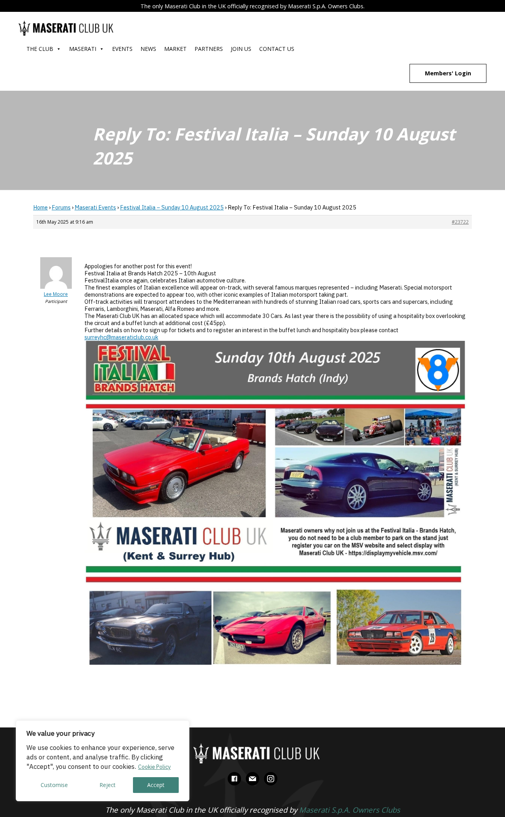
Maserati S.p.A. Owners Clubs (349, 810)
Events (122, 48)
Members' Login (448, 73)
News (148, 48)
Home (40, 207)
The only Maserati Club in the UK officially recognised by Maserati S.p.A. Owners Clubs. (252, 6)
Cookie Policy (154, 766)
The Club (39, 48)
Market (175, 48)
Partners (209, 48)
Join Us (241, 48)
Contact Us (276, 48)
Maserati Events (95, 207)
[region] (102, 760)
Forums (61, 207)
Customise (54, 785)
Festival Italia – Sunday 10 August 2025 (172, 207)
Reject (107, 785)
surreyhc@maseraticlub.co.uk (121, 337)
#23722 (460, 222)
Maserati (82, 48)
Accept (156, 785)
